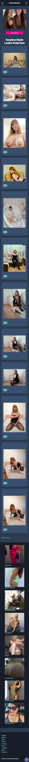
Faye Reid (8, 565)
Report (4, 735)
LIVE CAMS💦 (14, 33)
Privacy (4, 744)
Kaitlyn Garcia (9, 700)
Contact (4, 752)
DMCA (4, 737)
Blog (3, 750)
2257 (3, 739)
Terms (4, 741)
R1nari (7, 655)
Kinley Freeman (10, 588)
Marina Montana (10, 610)
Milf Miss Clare (9, 723)
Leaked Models (14, 3)
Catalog (4, 748)
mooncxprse (9, 678)
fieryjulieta (8, 633)
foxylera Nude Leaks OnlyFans (14, 41)
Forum (4, 746)
